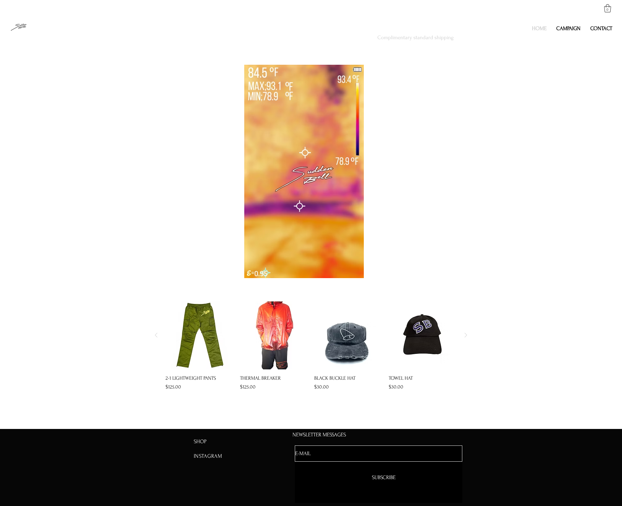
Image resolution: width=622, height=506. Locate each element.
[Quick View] (200, 335)
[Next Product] (466, 335)
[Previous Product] (156, 335)
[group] (311, 346)
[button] (607, 8)
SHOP (200, 441)
